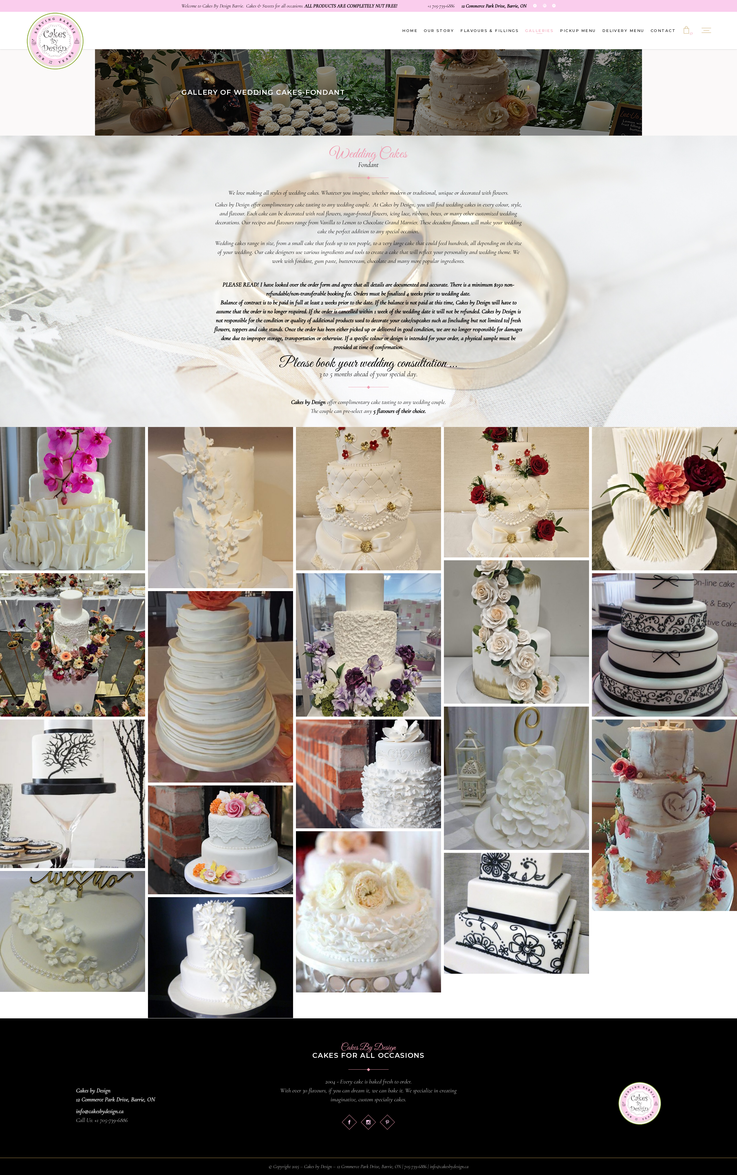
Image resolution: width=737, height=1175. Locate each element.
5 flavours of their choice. (399, 411)
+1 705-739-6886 (441, 6)
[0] (686, 30)
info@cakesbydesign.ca (100, 1111)
